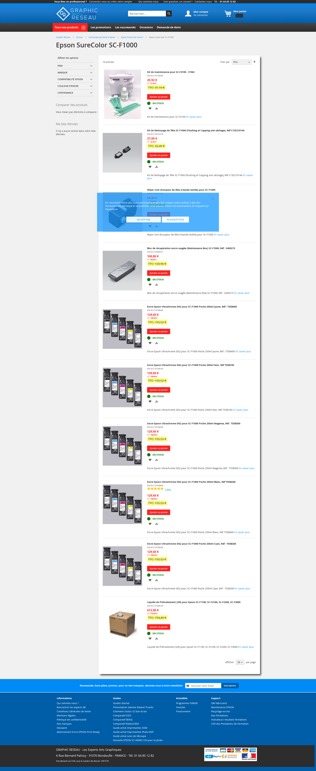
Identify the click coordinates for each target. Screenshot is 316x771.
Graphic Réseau (63, 37)
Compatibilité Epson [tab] (70, 79)
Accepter (143, 219)
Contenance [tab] (65, 92)
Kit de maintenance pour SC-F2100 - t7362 (171, 72)
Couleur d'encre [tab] (68, 86)
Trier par (225, 62)
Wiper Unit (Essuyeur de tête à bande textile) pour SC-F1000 (181, 189)
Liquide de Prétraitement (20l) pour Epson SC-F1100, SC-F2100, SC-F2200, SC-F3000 (193, 602)
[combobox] (147, 13)
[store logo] (77, 14)
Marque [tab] (62, 72)
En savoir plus (193, 116)
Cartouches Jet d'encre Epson (102, 37)
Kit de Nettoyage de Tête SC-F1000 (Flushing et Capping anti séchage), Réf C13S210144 (195, 130)
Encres (79, 37)
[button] (150, 108)
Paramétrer (175, 219)
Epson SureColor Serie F (132, 37)
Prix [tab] (60, 65)
